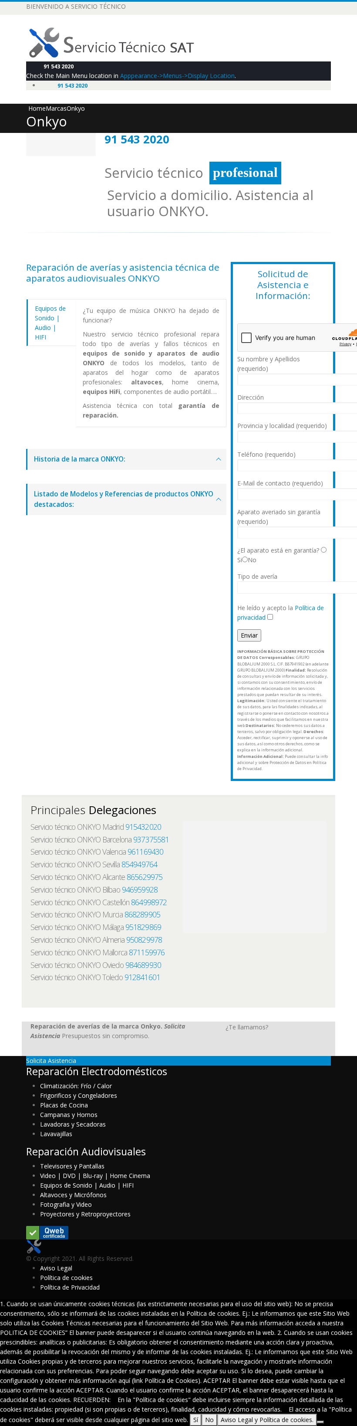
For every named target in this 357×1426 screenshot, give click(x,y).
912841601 (142, 977)
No (209, 1420)
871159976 (147, 952)
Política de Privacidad (70, 1287)
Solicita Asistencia (51, 1060)
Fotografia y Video (66, 1204)
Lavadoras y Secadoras (73, 1124)
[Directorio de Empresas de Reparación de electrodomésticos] (47, 1232)
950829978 (144, 939)
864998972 (149, 902)
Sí (195, 1420)
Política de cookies (66, 1277)
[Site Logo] (118, 42)
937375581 (151, 839)
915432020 (143, 827)
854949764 (139, 864)
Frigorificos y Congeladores (78, 1095)
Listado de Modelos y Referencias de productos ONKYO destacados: (123, 499)
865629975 (144, 877)
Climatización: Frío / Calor (76, 1086)
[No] (320, 1422)
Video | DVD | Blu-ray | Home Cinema (95, 1175)
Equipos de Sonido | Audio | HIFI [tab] (50, 322)
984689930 (143, 965)
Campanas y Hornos (69, 1114)
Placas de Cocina (64, 1105)
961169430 (145, 851)
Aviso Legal (56, 1268)
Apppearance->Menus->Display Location (177, 75)
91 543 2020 (59, 66)
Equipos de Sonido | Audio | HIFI (87, 1185)
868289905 (142, 914)
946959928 (140, 889)
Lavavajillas (56, 1134)
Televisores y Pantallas (72, 1166)
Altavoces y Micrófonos (73, 1195)
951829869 (143, 927)
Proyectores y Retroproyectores (85, 1214)
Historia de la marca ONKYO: (79, 459)
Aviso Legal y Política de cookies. (267, 1420)
